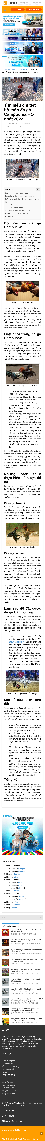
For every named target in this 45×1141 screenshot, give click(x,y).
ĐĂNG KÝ (17, 9)
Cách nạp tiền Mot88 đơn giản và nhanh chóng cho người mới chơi (26, 1010)
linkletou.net (20, 1130)
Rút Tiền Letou (8, 1088)
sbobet (17, 905)
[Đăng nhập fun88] (22, 61)
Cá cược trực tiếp (18, 205)
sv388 (14, 907)
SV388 (4, 1072)
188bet (21, 896)
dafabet (17, 874)
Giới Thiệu (6, 1139)
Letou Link (10, 124)
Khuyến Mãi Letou (9, 1091)
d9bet (20, 882)
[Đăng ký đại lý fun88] (22, 20)
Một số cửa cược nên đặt (17, 214)
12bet (16, 877)
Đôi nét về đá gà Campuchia (18, 193)
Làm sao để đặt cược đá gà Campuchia (23, 211)
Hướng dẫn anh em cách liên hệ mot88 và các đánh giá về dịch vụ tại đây (27, 1000)
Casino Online (8, 1063)
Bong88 (21, 868)
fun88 (16, 891)
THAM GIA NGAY (34, 9)
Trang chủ (6, 69)
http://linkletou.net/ (17, 642)
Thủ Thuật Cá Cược (20, 69)
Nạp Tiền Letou (8, 1085)
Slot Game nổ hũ (9, 1069)
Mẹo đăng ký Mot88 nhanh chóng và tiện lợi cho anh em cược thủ (26, 990)
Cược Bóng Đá (8, 1061)
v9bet (15, 902)
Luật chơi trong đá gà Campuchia (20, 196)
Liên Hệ (35, 1139)
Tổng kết (10, 217)
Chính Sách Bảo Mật (21, 1139)
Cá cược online (17, 208)
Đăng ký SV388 (8, 1094)
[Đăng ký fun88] (22, 834)
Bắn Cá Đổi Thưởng (10, 1066)
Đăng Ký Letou (8, 1082)
